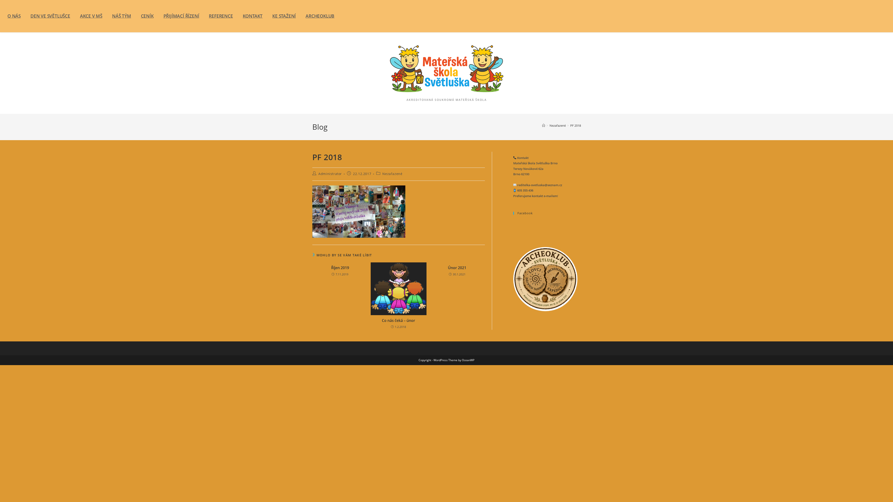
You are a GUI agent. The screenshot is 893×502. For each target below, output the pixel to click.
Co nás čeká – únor (398, 320)
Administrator (330, 174)
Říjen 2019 (340, 267)
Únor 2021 (457, 267)
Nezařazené (392, 174)
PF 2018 (575, 125)
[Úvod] (543, 125)
